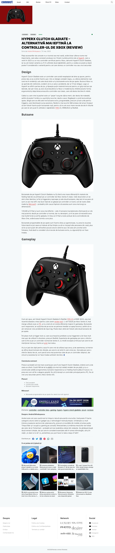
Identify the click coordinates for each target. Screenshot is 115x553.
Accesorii (25, 34)
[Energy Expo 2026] (57, 406)
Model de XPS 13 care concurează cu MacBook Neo (84, 494)
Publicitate (6, 526)
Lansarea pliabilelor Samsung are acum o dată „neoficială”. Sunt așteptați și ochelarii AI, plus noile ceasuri (48, 469)
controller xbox (43, 410)
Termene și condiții (38, 529)
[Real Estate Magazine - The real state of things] (77, 523)
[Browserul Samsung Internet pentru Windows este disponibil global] (66, 481)
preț (45, 343)
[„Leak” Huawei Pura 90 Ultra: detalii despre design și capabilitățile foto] (84, 454)
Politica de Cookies (38, 523)
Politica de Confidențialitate (41, 526)
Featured (33, 34)
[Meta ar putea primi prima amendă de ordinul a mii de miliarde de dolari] (48, 481)
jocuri (84, 410)
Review (38, 2)
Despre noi (6, 523)
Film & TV (48, 2)
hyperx (59, 410)
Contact (67, 2)
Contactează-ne (8, 533)
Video (57, 2)
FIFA (57, 108)
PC (40, 324)
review (57, 322)
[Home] (7, 1)
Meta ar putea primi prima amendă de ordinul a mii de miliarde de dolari (48, 494)
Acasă (19, 2)
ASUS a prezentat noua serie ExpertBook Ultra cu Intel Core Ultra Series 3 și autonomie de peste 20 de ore (30, 496)
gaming (53, 410)
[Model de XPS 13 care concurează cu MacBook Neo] (84, 481)
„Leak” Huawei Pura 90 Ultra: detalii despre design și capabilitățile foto (84, 467)
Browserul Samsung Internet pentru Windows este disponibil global (66, 494)
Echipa (5, 529)
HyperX (81, 58)
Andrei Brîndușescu (34, 51)
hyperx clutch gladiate (72, 410)
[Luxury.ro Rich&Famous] (65, 524)
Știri (27, 2)
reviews (90, 410)
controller (33, 410)
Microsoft (32, 204)
